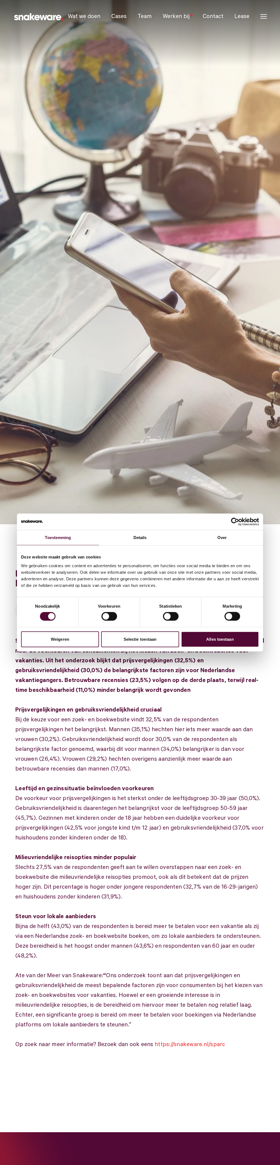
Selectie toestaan (140, 639)
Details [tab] (140, 537)
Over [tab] (222, 537)
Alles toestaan (220, 639)
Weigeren (60, 639)
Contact (213, 16)
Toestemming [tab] (58, 537)
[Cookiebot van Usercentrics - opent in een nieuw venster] (235, 522)
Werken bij (176, 16)
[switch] (109, 616)
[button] (263, 16)
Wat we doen (84, 16)
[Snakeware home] (38, 16)
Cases (119, 16)
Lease (241, 16)
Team (145, 16)
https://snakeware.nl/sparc (190, 1044)
